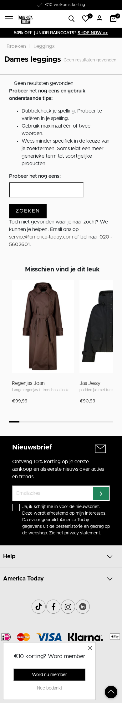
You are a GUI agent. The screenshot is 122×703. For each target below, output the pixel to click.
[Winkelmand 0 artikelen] (113, 18)
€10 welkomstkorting (65, 5)
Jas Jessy (89, 383)
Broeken (16, 46)
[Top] (111, 692)
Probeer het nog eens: (35, 176)
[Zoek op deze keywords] (72, 19)
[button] (85, 18)
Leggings (43, 46)
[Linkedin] (83, 607)
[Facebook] (53, 607)
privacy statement (82, 533)
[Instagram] (68, 607)
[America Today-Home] (25, 19)
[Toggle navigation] (9, 19)
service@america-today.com (41, 236)
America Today (23, 579)
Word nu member (49, 675)
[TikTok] (39, 607)
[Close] (90, 647)
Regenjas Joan (28, 383)
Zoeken (28, 210)
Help (9, 556)
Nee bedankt (49, 688)
